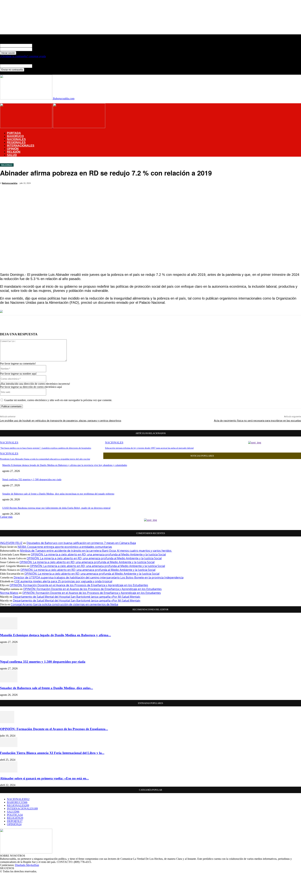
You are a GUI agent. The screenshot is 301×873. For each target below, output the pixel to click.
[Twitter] (80, 183)
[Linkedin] (118, 183)
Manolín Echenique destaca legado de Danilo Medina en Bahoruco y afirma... (55, 635)
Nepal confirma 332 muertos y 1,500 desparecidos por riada (31, 479)
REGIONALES (16, 142)
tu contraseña (39, 49)
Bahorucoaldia (9, 183)
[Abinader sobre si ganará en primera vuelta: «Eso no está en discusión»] (8, 771)
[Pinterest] (93, 183)
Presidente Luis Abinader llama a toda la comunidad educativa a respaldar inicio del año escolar (45, 459)
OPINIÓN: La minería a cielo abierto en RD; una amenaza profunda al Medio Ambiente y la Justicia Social (98, 554)
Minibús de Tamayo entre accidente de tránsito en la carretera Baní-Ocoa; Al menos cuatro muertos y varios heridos (96, 551)
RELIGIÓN (13, 151)
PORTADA (14, 133)
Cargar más (6, 516)
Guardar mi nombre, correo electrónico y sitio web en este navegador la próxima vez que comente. (58, 400)
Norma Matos (9, 593)
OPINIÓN (13, 148)
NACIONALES (16, 139)
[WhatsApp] (105, 183)
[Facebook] (68, 183)
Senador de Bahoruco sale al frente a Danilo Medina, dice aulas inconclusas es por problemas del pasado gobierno (58, 494)
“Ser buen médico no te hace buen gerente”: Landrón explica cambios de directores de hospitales (45, 448)
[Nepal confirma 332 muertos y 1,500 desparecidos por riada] (8, 654)
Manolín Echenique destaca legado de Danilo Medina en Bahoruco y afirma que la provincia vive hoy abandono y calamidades (64, 465)
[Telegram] (155, 183)
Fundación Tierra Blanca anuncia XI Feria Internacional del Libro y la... (52, 753)
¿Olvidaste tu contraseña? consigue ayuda (23, 56)
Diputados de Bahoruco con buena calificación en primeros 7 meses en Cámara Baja (81, 543)
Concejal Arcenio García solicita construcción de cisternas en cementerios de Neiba (64, 604)
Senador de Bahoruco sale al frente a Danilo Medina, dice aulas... (46, 688)
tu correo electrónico (43, 65)
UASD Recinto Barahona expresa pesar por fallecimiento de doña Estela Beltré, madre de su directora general (56, 508)
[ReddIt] (130, 183)
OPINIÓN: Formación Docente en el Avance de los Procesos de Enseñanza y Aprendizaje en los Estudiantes (79, 585)
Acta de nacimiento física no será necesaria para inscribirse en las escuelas (257, 420)
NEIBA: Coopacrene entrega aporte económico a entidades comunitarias (65, 547)
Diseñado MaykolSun (27, 865)
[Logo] (26, 127)
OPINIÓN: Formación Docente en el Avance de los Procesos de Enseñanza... (54, 729)
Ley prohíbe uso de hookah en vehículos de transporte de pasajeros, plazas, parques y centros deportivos (60, 420)
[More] (180, 184)
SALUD (12, 155)
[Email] (143, 183)
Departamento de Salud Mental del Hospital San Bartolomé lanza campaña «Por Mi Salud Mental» (76, 597)
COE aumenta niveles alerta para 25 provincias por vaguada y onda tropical (63, 581)
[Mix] (167, 183)
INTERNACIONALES (20, 145)
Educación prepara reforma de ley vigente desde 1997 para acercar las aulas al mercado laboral (149, 448)
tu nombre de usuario (43, 45)
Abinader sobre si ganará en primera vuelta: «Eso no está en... (44, 778)
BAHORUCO (15, 136)
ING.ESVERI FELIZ (11, 543)
